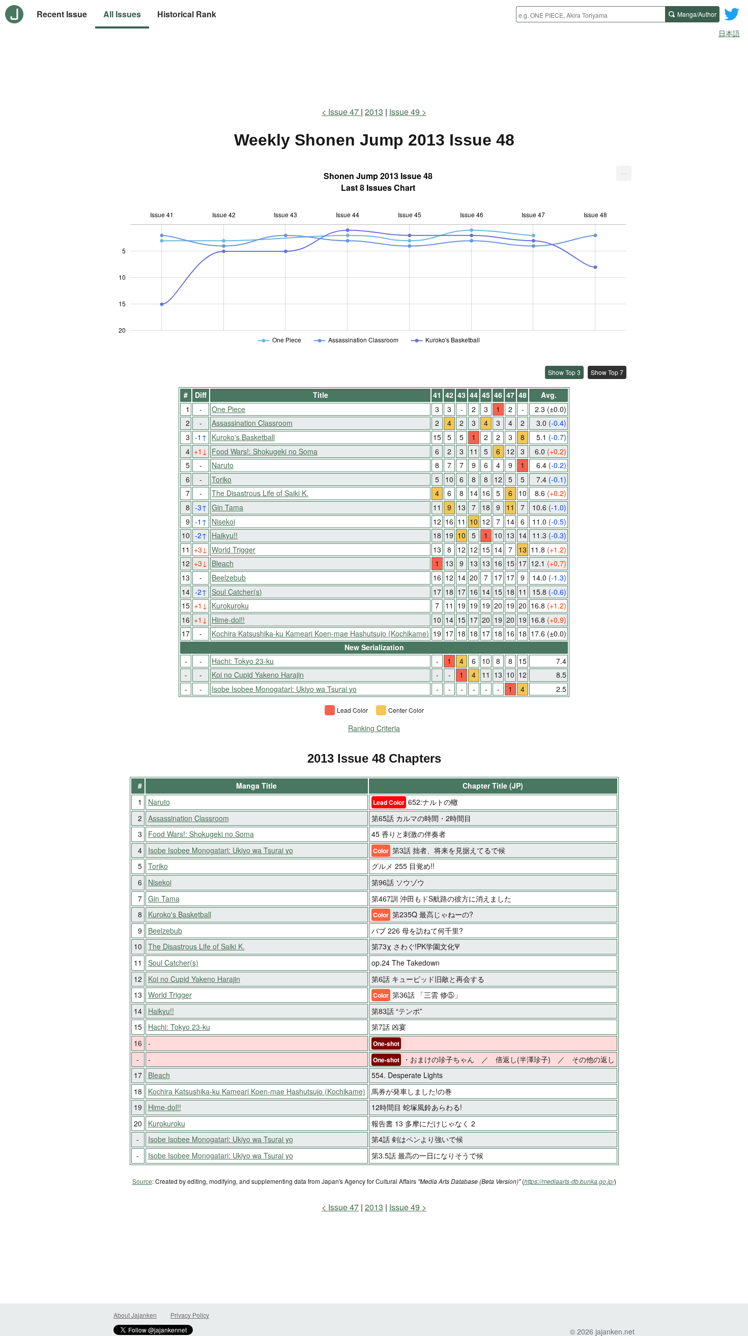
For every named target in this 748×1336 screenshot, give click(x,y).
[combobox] (590, 14)
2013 (374, 112)
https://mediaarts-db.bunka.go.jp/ (569, 1181)
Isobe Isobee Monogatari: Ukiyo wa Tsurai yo (284, 689)
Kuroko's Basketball (243, 437)
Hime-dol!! (228, 620)
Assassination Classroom (252, 423)
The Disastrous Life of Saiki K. (260, 493)
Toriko (222, 479)
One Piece (228, 409)
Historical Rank (186, 14)
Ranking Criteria (374, 728)
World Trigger (233, 549)
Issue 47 (344, 112)
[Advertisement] (374, 70)
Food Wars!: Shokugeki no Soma (265, 451)
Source (142, 1181)
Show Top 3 (564, 372)
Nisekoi (223, 521)
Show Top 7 (607, 372)
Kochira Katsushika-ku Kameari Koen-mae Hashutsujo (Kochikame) (320, 633)
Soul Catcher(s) (237, 592)
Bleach (223, 563)
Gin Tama (227, 507)
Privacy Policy (189, 1315)
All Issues (122, 14)
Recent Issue (62, 14)
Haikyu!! (225, 535)
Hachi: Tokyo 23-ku (243, 661)
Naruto (223, 465)
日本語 (729, 33)
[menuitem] (623, 173)
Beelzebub (229, 577)
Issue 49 (404, 112)
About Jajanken (135, 1315)
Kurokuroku (230, 605)
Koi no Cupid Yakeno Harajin (258, 675)
